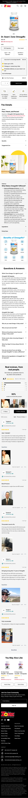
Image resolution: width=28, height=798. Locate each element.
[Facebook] (2, 720)
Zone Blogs (17, 735)
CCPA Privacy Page (5, 743)
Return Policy (4, 731)
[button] (2, 6)
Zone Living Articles (19, 733)
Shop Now (19, 2)
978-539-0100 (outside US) (11, 753)
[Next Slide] (26, 403)
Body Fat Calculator (19, 726)
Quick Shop (7, 684)
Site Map (3, 740)
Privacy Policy (4, 733)
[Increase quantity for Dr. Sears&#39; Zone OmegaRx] (8, 83)
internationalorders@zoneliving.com (13, 760)
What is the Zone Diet (20, 731)
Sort (15, 417)
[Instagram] (5, 720)
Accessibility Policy (5, 738)
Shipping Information (6, 728)
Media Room (17, 738)
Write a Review (22, 412)
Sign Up (14, 705)
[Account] (21, 6)
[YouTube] (8, 720)
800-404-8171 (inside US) (11, 750)
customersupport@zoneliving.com (13, 756)
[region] (14, 403)
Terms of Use (4, 735)
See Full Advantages (6, 73)
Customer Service (5, 726)
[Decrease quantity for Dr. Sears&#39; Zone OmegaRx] (2, 83)
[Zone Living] (7, 6)
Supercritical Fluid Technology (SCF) (16, 115)
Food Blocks (17, 728)
